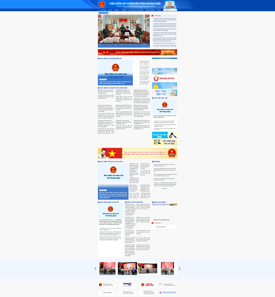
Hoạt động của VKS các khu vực (111, 161)
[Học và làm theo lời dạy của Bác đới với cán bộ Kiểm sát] (137, 153)
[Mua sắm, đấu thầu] (164, 135)
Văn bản (116, 10)
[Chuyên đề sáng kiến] (164, 86)
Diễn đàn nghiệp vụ (151, 10)
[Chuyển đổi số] (164, 71)
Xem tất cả (164, 188)
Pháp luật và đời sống (135, 192)
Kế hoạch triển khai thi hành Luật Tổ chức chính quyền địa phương (164, 165)
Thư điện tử (124, 10)
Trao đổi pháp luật (161, 98)
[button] (143, 46)
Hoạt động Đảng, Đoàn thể (109, 192)
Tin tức (110, 10)
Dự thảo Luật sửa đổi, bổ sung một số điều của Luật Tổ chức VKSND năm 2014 (165, 175)
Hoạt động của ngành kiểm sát (111, 58)
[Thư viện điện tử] (164, 93)
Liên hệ (159, 10)
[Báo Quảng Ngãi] (107, 267)
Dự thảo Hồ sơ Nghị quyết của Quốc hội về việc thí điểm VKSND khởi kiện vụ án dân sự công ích (165, 170)
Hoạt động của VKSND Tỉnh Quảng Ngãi (113, 88)
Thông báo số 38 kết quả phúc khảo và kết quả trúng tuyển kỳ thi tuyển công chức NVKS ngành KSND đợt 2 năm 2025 (164, 29)
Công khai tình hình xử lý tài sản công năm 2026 (164, 37)
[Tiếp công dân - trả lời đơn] (164, 142)
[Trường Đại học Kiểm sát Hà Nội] (168, 267)
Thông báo (157, 15)
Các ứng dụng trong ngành (136, 10)
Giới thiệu (103, 10)
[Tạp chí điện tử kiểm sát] (127, 259)
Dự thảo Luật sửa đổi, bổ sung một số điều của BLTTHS (164, 179)
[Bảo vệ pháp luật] (147, 259)
